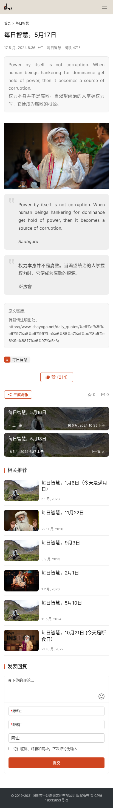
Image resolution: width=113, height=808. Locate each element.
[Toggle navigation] (104, 7)
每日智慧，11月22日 (62, 512)
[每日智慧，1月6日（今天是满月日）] (21, 490)
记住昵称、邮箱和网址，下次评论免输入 (44, 748)
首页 (7, 23)
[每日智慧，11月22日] (21, 520)
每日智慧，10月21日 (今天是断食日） (73, 636)
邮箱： (17, 724)
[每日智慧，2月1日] (21, 580)
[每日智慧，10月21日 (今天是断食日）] (21, 640)
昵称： (17, 711)
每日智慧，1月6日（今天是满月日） (74, 486)
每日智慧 (54, 47)
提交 (56, 762)
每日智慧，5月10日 (61, 603)
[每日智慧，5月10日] (21, 611)
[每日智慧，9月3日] (21, 550)
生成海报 (20, 394)
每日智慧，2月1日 (60, 573)
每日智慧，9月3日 (60, 543)
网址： (17, 738)
